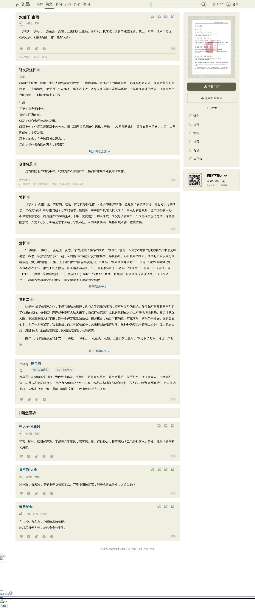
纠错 (152, 549)
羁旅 (36, 57)
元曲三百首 (24, 57)
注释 (196, 124)
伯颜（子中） (32, 514)
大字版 (197, 158)
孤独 (44, 57)
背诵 (196, 150)
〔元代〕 (36, 23)
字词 (86, 4)
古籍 (68, 4)
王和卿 (29, 476)
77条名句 (66, 369)
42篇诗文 (42, 369)
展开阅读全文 (98, 151)
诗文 (49, 4)
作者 (77, 4)
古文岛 (22, 4)
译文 (196, 115)
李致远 (29, 433)
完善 (173, 48)
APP (220, 4)
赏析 (196, 133)
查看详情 (4, 594)
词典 (3, 605)
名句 (58, 4)
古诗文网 (113, 549)
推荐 (40, 4)
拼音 (196, 141)
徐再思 (29, 23)
